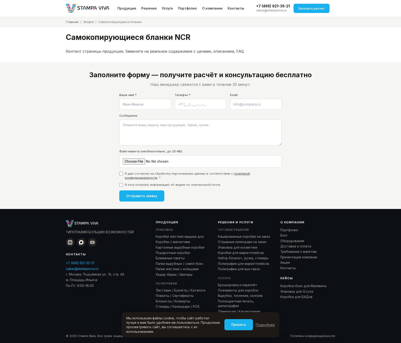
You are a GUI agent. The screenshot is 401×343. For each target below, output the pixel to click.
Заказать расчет (311, 8)
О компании (212, 8)
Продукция (126, 8)
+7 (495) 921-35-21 (273, 6)
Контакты (236, 8)
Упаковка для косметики (237, 247)
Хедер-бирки (166, 274)
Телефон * (183, 95)
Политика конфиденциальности (312, 336)
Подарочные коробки (173, 253)
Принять (238, 325)
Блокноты (163, 301)
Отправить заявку (141, 196)
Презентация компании (298, 257)
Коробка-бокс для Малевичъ (303, 286)
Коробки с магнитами (173, 242)
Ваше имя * (128, 95)
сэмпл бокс (194, 264)
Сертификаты (183, 296)
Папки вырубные (169, 264)
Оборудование (292, 241)
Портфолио (187, 8)
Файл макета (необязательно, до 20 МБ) (150, 151)
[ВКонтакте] (70, 242)
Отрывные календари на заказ (242, 242)
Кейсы (286, 278)
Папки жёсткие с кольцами (177, 269)
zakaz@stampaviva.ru (271, 10)
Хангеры (185, 274)
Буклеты (181, 290)
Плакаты (162, 296)
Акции (285, 262)
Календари (181, 306)
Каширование (249, 311)
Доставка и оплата (295, 246)
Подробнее (265, 325)
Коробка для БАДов (296, 297)
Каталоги (198, 290)
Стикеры (162, 306)
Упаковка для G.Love (296, 291)
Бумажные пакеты (170, 258)
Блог (284, 235)
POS (196, 306)
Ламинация (227, 311)
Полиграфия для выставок (239, 269)
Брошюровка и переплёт (237, 285)
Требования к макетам (298, 251)
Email (234, 95)
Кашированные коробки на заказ (244, 236)
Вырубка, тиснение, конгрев (240, 296)
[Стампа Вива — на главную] (87, 8)
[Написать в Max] (81, 242)
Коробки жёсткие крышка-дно (180, 236)
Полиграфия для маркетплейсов (243, 264)
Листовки (163, 290)
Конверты (182, 301)
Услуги (167, 8)
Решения (149, 8)
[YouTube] (92, 242)
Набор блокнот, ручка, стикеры (243, 258)
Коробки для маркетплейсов (241, 253)
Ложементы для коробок (238, 290)
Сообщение (128, 115)
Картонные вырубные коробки (180, 247)
